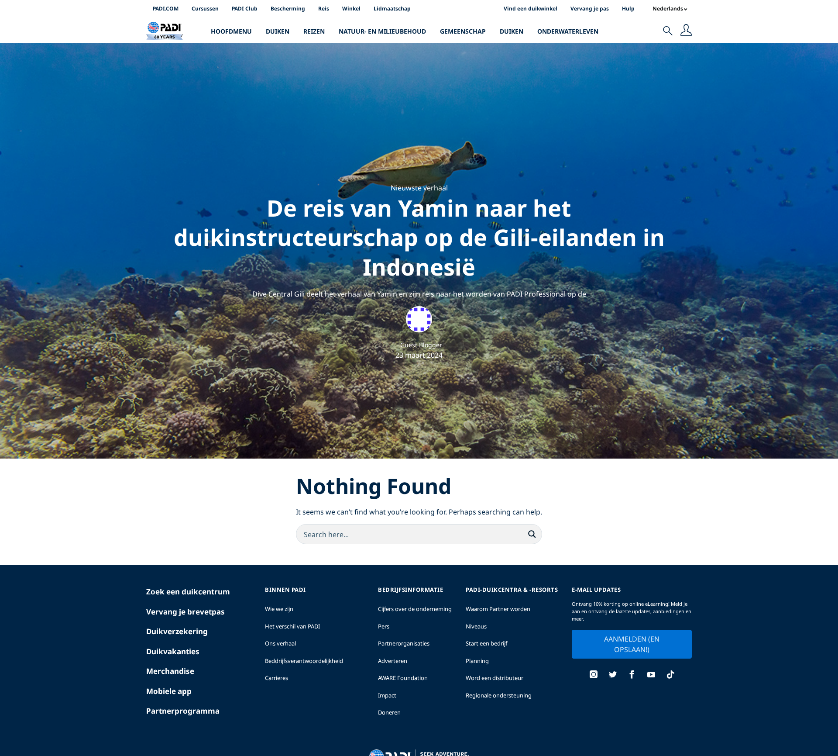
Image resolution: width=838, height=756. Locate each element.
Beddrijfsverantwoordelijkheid (304, 661)
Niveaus (476, 626)
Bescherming (288, 8)
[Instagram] (593, 675)
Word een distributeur (494, 678)
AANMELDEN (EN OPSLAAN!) (631, 644)
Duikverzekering (177, 631)
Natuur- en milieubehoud (382, 31)
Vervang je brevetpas (185, 612)
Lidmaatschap (392, 8)
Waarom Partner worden (498, 609)
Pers (383, 626)
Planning (477, 661)
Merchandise (170, 671)
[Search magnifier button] (532, 534)
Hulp (628, 8)
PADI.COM (166, 8)
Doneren (389, 712)
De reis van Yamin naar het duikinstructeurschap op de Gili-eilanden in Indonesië (419, 237)
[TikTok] (670, 675)
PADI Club (245, 8)
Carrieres (276, 678)
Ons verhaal (280, 643)
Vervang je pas (589, 8)
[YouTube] (651, 675)
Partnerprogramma (183, 711)
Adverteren (392, 661)
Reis (323, 8)
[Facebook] (632, 675)
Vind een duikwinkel (530, 8)
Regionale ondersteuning (499, 695)
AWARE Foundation (403, 678)
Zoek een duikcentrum (188, 592)
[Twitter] (612, 675)
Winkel (351, 8)
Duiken (277, 31)
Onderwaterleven (567, 31)
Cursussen (205, 8)
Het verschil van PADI (292, 626)
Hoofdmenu (231, 31)
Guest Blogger (421, 345)
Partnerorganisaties (403, 643)
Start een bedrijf (486, 643)
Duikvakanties (172, 651)
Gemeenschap (463, 31)
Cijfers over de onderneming (415, 609)
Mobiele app (169, 691)
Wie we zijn (279, 609)
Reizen (314, 31)
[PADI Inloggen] (686, 31)
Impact (387, 695)
